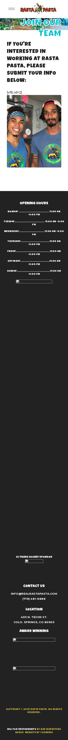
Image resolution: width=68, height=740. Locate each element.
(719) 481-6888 (34, 598)
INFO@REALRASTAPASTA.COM (34, 593)
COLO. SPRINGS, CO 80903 (34, 622)
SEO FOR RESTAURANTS (21, 729)
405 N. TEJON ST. (34, 617)
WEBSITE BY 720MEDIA (39, 732)
